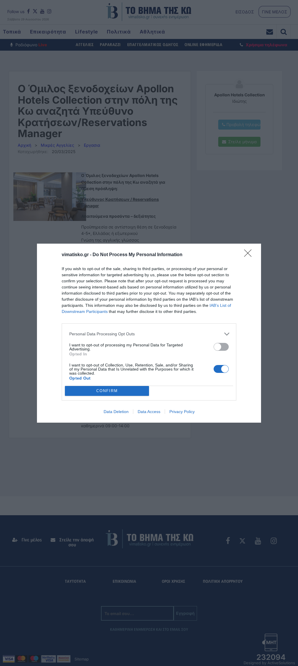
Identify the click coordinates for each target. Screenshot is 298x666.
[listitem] (149, 334)
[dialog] (149, 333)
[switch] (221, 347)
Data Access (149, 411)
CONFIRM (107, 391)
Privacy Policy (182, 411)
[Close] (249, 255)
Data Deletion (116, 411)
